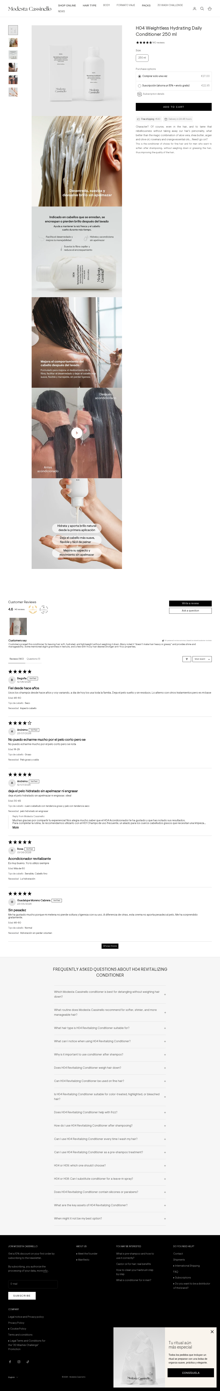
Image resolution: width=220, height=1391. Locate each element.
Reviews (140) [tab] (17, 659)
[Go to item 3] (13, 55)
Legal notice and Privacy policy (26, 1317)
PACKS (146, 5)
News (61, 11)
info (45, 1271)
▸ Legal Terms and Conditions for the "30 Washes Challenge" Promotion (26, 1345)
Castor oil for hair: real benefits (133, 1264)
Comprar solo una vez (154, 76)
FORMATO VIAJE (126, 5)
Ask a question (190, 610)
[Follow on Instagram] (19, 1361)
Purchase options (146, 69)
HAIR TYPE (89, 5)
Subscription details (153, 94)
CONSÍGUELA (191, 1372)
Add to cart (173, 106)
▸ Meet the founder (86, 1254)
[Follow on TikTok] (28, 1361)
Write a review (190, 603)
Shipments (179, 1260)
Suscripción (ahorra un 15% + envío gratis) (166, 85)
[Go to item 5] (13, 79)
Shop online (67, 5)
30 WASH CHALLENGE (170, 5)
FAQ (175, 1272)
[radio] (139, 76)
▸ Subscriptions (182, 1278)
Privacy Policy (16, 1323)
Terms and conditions (20, 1335)
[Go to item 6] (13, 92)
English (11, 1377)
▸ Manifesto (82, 1260)
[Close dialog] (212, 1332)
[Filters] (187, 659)
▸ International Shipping (186, 1266)
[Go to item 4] (13, 67)
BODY (106, 5)
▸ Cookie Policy (17, 1329)
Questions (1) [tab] (33, 659)
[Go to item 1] (13, 30)
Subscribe (22, 1295)
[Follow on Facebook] (10, 1361)
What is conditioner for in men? (133, 1280)
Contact (178, 1254)
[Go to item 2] (13, 42)
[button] (144, 42)
